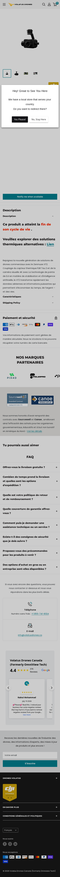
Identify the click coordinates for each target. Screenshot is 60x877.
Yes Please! (20, 119)
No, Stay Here (39, 119)
